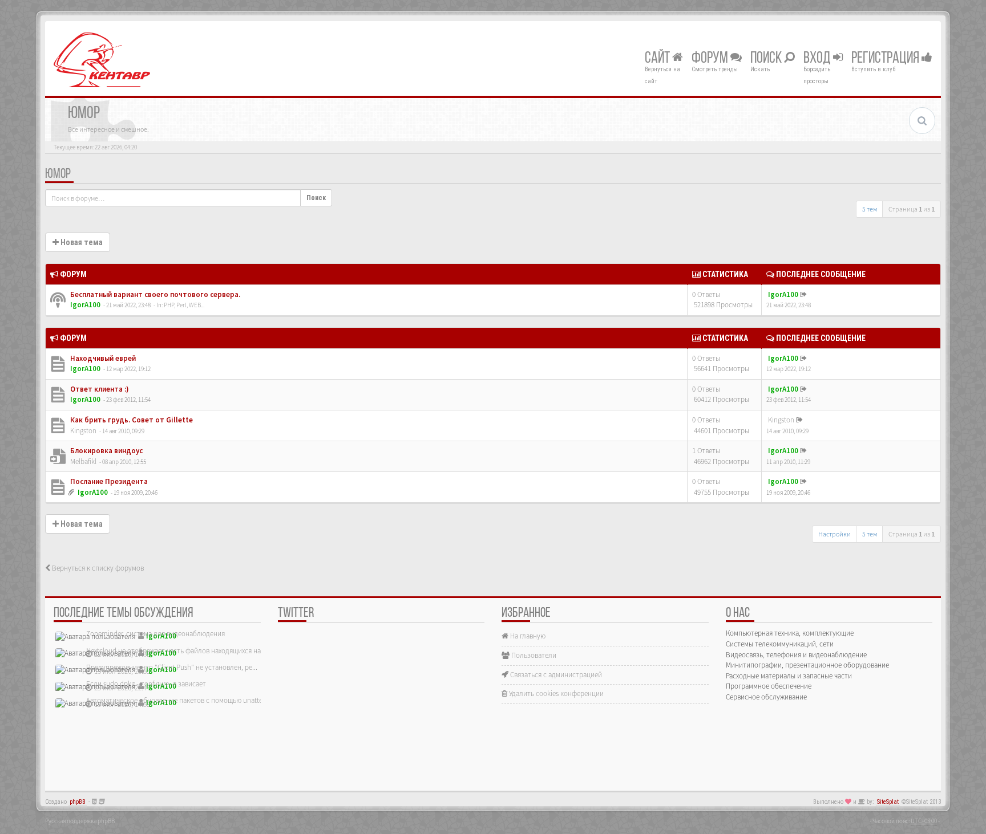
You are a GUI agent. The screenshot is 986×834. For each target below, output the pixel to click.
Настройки (834, 534)
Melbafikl (83, 461)
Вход (818, 59)
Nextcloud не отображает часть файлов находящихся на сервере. (187, 651)
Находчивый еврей (102, 358)
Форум (711, 59)
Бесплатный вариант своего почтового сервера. (154, 294)
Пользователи (533, 655)
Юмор (58, 174)
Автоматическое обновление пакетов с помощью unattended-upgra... (194, 700)
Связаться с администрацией (555, 675)
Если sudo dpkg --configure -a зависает (146, 684)
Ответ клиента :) (98, 389)
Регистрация (886, 59)
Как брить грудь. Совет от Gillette (130, 420)
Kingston (83, 431)
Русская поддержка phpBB (80, 821)
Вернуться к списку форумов (97, 568)
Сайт (658, 59)
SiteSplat (888, 801)
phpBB (78, 801)
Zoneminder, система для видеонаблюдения (155, 633)
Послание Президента (108, 481)
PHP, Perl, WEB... (184, 305)
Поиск (767, 59)
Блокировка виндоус (105, 450)
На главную (526, 636)
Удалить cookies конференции (555, 693)
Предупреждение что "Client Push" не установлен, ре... (171, 667)
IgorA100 (85, 305)
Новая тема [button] (81, 242)
